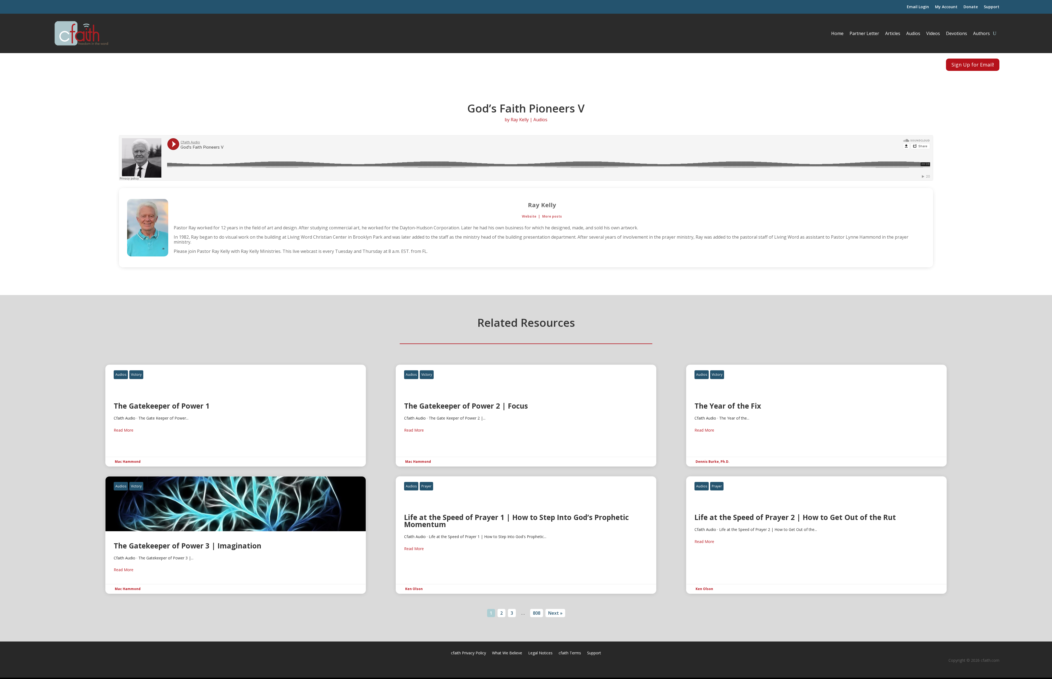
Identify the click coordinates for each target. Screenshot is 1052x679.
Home (837, 33)
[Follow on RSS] (71, 64)
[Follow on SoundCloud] (84, 64)
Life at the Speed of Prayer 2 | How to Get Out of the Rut (816, 535)
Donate (971, 7)
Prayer (426, 486)
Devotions (956, 33)
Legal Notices (540, 653)
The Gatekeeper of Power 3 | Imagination (235, 535)
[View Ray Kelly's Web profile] (920, 227)
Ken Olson (414, 588)
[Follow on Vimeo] (97, 64)
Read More (123, 430)
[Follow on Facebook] (58, 64)
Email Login (918, 7)
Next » (555, 613)
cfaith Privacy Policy (468, 653)
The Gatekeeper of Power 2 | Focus (526, 415)
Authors (981, 33)
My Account (946, 7)
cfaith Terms (570, 653)
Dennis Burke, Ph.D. (713, 461)
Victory (136, 374)
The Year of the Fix (816, 415)
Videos (933, 33)
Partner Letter (864, 33)
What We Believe (507, 653)
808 (536, 613)
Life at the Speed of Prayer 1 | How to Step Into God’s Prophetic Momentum (526, 535)
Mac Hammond (128, 461)
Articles (892, 33)
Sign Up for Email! (972, 64)
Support (991, 7)
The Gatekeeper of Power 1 (235, 415)
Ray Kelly (520, 120)
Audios (913, 33)
